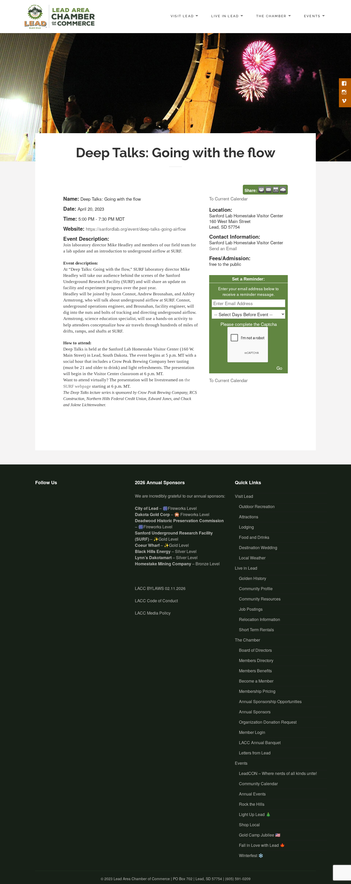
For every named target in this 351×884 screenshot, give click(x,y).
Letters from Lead (255, 753)
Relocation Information (259, 619)
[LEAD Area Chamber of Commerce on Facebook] (42, 501)
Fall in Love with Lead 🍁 (262, 845)
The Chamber (271, 16)
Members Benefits (255, 671)
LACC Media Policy (153, 613)
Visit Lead (182, 16)
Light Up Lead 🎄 (255, 814)
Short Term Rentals (256, 630)
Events (312, 16)
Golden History (252, 578)
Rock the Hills (251, 804)
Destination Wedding (258, 547)
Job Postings (251, 609)
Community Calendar (258, 783)
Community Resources (260, 599)
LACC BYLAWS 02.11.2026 (160, 588)
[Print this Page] (261, 190)
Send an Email (223, 248)
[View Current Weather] (283, 190)
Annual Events (252, 794)
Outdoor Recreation (257, 506)
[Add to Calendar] (276, 190)
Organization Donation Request (268, 722)
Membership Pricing (257, 691)
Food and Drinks (254, 537)
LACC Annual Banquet (260, 742)
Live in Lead (225, 16)
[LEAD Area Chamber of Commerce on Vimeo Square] (72, 501)
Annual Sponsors (255, 712)
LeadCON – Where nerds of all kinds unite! (278, 773)
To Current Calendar (228, 198)
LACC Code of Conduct (156, 601)
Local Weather (252, 558)
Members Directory (256, 660)
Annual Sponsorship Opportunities (270, 701)
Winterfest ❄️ (251, 855)
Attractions (248, 517)
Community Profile (256, 588)
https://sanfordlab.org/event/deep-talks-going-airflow (136, 229)
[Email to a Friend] (268, 190)
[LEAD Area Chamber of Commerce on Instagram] (57, 501)
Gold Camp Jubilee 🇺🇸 (259, 835)
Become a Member (256, 681)
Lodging (246, 527)
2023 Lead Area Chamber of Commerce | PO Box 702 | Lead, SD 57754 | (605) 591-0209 (177, 878)
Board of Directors (255, 650)
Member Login (252, 732)
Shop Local (249, 825)
